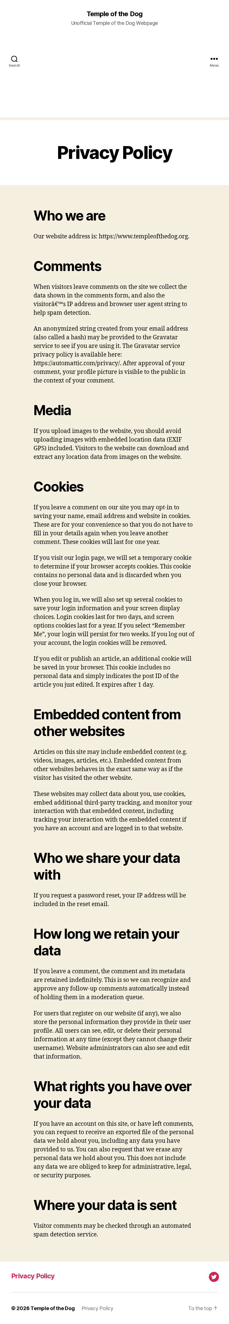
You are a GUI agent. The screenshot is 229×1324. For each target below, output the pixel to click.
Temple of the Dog (114, 14)
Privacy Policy (33, 1276)
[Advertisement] (114, 78)
